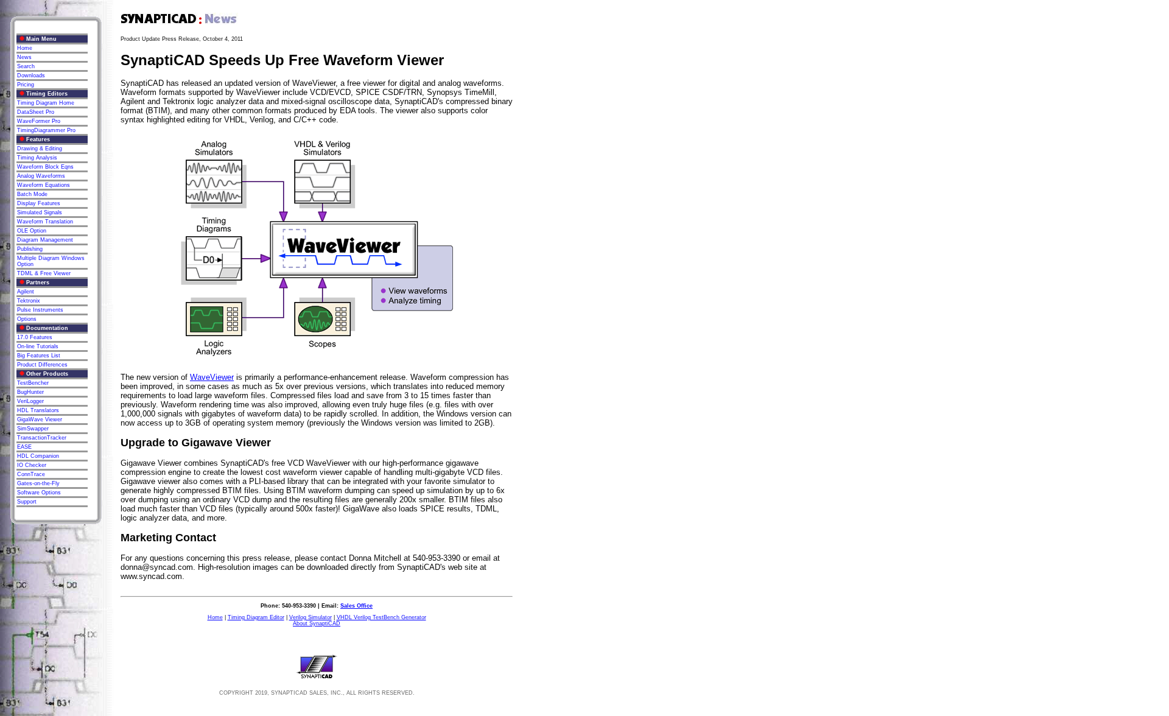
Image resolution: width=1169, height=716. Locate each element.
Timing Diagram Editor (256, 617)
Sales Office (356, 606)
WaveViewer (212, 377)
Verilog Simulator (310, 617)
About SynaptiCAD (316, 623)
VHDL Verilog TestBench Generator (381, 617)
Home (215, 617)
